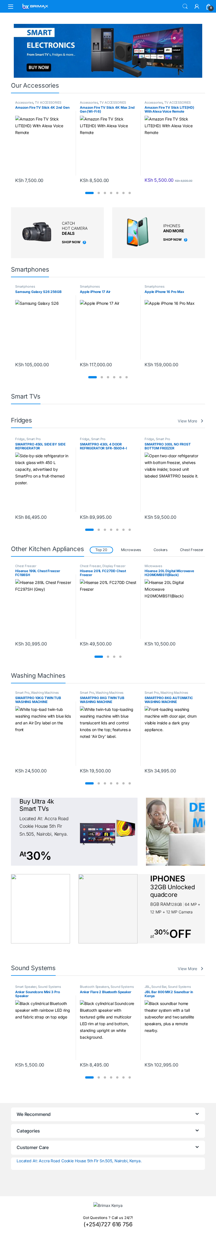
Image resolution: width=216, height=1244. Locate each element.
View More (187, 421)
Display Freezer (49, 566)
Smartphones (25, 286)
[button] (89, 193)
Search (185, 6)
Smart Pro (33, 439)
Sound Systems (57, 987)
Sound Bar (94, 987)
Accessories (24, 102)
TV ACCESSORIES (48, 102)
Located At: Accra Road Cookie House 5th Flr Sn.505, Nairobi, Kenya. (79, 1160)
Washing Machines (45, 693)
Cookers (161, 550)
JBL (82, 987)
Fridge (20, 439)
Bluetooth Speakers (29, 987)
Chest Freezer (191, 550)
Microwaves (131, 550)
